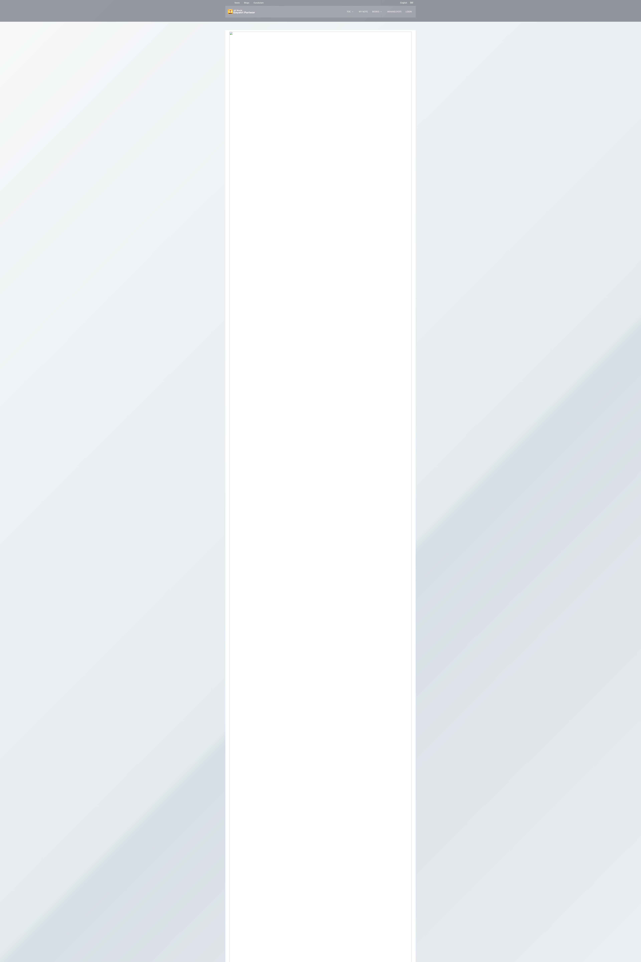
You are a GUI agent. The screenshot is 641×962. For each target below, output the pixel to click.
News (237, 3)
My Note (363, 12)
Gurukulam (259, 3)
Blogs (246, 3)
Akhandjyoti (394, 12)
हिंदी (411, 3)
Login (409, 12)
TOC (349, 12)
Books (375, 12)
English (403, 3)
